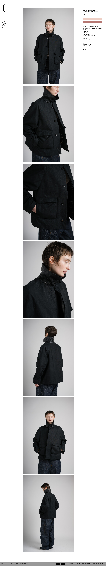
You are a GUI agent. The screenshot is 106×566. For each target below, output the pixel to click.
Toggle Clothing (6, 21)
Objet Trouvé (4, 8)
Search (104, 2)
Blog (3, 27)
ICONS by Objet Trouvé (6, 17)
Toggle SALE (6, 20)
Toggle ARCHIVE (6, 25)
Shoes (3, 22)
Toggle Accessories (6, 23)
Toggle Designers (6, 26)
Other (3, 24)
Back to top (53, 559)
